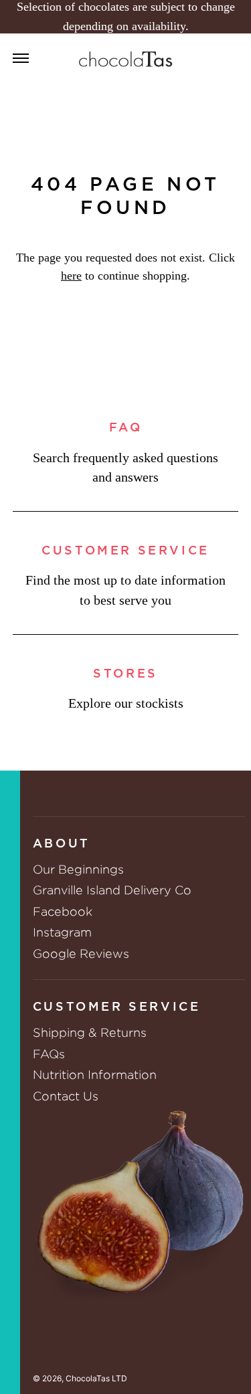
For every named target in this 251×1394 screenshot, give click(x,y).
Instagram (62, 932)
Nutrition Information (95, 1074)
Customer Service (125, 551)
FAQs (49, 1054)
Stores (125, 674)
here (71, 275)
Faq (126, 428)
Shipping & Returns (90, 1032)
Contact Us (65, 1096)
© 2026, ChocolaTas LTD (80, 1378)
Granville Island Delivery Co (112, 890)
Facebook (62, 911)
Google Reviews (81, 953)
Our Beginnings (78, 869)
